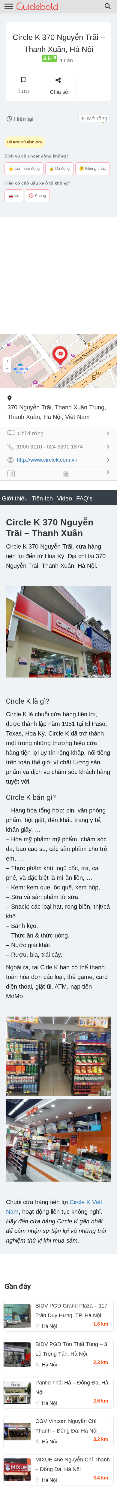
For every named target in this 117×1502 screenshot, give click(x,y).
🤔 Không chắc (92, 168)
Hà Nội (49, 1326)
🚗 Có (13, 195)
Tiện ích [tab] (42, 498)
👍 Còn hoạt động (24, 168)
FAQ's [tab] (84, 498)
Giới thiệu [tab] (15, 498)
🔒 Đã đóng (59, 168)
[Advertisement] (58, 275)
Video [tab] (64, 498)
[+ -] (58, 361)
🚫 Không (37, 195)
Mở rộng (96, 118)
